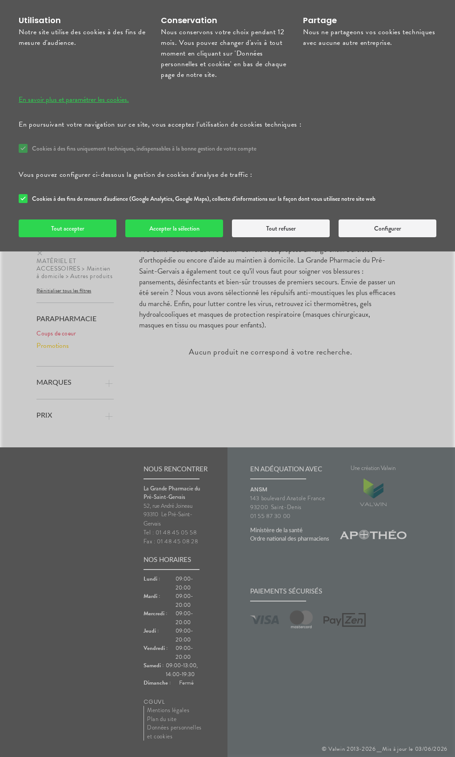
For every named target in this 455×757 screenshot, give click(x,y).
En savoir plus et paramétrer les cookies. (74, 99)
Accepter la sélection (174, 228)
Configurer (387, 228)
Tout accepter (67, 228)
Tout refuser (281, 228)
